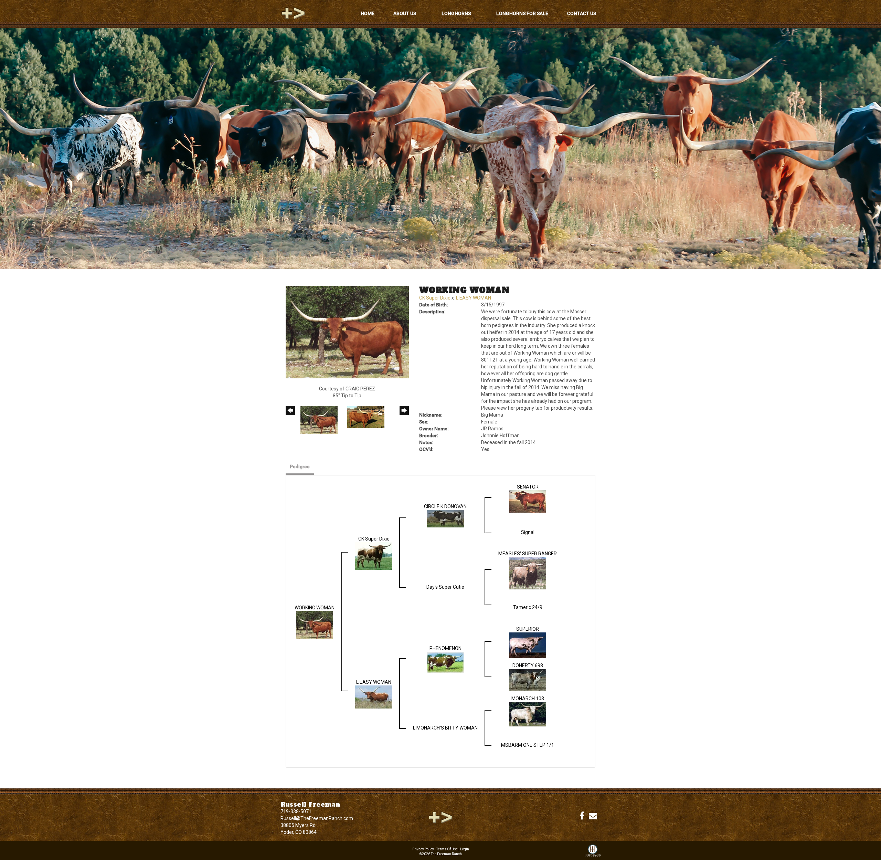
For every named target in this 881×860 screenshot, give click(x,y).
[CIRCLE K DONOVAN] (445, 518)
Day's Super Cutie (445, 587)
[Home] (440, 817)
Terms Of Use (447, 849)
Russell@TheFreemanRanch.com (316, 818)
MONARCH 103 (527, 698)
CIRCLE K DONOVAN (445, 506)
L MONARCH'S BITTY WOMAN (445, 728)
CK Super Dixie (434, 298)
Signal (527, 532)
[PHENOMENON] (445, 662)
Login (464, 849)
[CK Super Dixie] (373, 555)
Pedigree (300, 466)
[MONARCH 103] (527, 713)
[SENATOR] (527, 501)
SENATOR (528, 487)
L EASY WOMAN (473, 298)
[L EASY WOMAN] (373, 696)
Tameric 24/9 (527, 607)
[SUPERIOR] (527, 645)
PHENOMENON (445, 648)
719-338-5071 (295, 811)
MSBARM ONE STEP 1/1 (527, 745)
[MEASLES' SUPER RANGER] (527, 573)
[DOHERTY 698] (527, 679)
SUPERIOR (527, 629)
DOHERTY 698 (527, 665)
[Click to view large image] (347, 332)
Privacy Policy (423, 849)
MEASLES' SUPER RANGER (527, 553)
